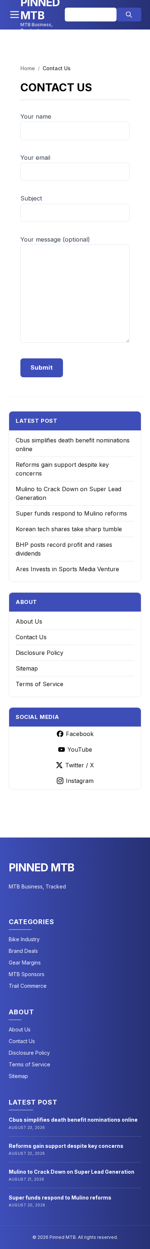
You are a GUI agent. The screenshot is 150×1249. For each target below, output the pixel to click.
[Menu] (14, 14)
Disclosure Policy (39, 652)
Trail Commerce (28, 986)
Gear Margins (25, 962)
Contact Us (31, 637)
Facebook (80, 733)
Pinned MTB (42, 867)
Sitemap (27, 668)
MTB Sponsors (26, 974)
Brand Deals (23, 951)
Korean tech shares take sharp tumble (69, 529)
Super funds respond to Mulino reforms (71, 513)
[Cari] (129, 14)
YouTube (79, 749)
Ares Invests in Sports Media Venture (67, 569)
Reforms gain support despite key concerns (66, 1146)
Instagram (80, 780)
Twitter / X (79, 765)
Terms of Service (39, 684)
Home (27, 68)
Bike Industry (24, 939)
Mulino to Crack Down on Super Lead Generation (71, 1172)
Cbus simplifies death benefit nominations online (73, 1120)
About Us (29, 621)
